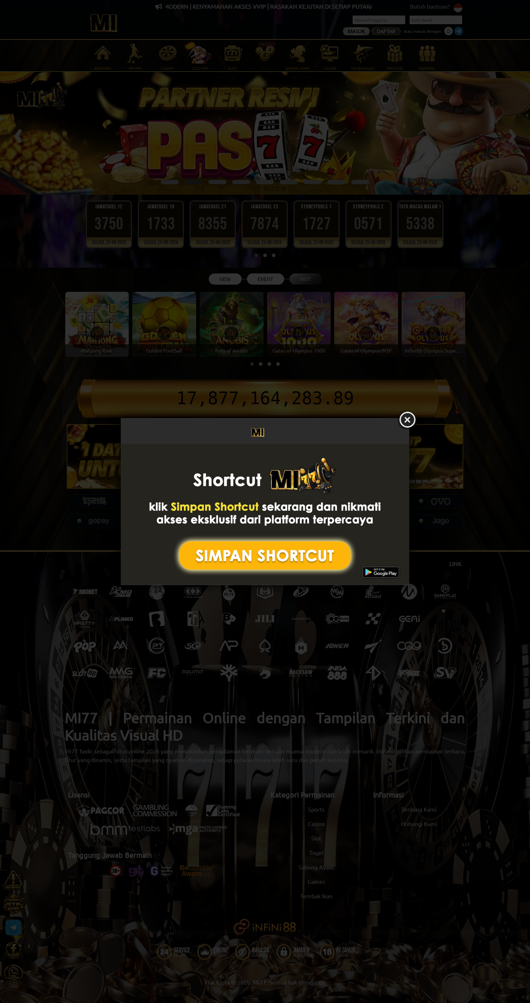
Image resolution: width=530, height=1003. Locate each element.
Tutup (407, 420)
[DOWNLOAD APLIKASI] (265, 514)
